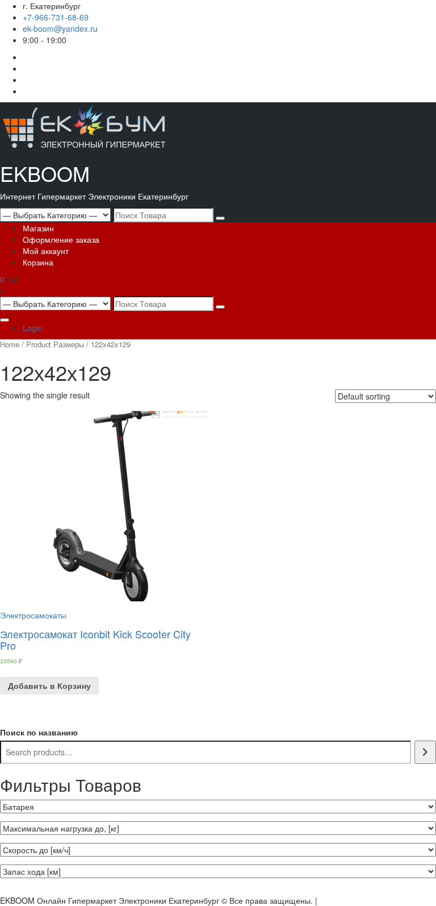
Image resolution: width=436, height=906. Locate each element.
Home (9, 344)
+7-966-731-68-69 (56, 17)
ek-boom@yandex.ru (60, 28)
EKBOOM (45, 173)
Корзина (38, 262)
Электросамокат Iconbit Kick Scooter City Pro (95, 639)
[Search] (425, 752)
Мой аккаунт (46, 250)
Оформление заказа (61, 239)
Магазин (38, 228)
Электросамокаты (33, 615)
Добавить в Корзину (49, 685)
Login (33, 328)
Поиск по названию (39, 732)
